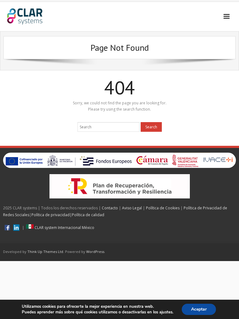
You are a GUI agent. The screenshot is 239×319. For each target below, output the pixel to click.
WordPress (95, 251)
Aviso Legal (132, 208)
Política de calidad (88, 214)
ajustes (165, 312)
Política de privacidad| (51, 214)
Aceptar (199, 309)
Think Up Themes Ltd (45, 251)
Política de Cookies (163, 208)
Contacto (110, 208)
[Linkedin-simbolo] (16, 227)
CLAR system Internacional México (64, 227)
